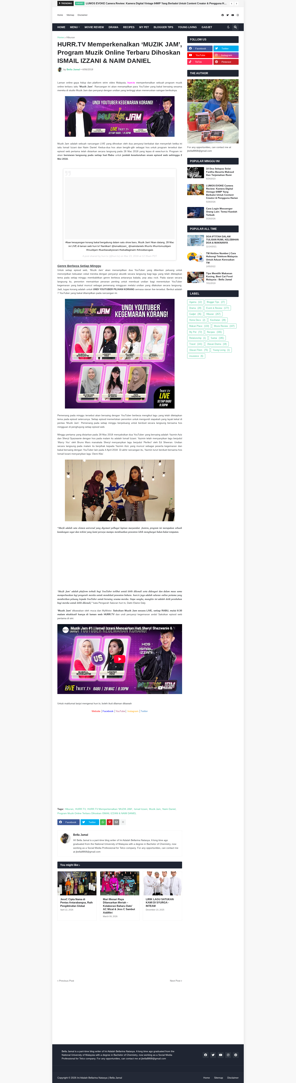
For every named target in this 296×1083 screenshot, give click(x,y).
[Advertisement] (119, 562)
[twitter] (227, 15)
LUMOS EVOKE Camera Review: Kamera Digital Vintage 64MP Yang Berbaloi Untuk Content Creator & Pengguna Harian (157, 3)
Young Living (221, 350)
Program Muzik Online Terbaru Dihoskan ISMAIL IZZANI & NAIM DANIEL (96, 813)
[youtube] (232, 15)
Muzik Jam (155, 809)
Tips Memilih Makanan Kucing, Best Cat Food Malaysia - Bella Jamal (219, 276)
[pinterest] (236, 1055)
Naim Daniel (169, 809)
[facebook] (222, 15)
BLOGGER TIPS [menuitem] (163, 27)
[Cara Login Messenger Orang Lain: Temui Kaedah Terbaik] (195, 212)
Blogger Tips (216, 302)
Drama (195, 308)
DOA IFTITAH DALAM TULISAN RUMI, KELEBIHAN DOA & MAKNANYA (222, 239)
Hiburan (70, 37)
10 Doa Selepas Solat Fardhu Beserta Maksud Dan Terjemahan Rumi (220, 171)
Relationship (197, 338)
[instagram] (238, 15)
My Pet (195, 332)
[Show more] (123, 822)
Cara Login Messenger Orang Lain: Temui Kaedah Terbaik (221, 211)
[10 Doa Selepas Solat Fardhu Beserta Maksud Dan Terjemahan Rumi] (195, 172)
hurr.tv (104, 256)
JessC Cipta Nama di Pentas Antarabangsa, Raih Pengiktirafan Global (76, 902)
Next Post (175, 980)
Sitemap (70, 15)
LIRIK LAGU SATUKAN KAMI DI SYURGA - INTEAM (160, 902)
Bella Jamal (80, 834)
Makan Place (199, 326)
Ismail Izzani (140, 809)
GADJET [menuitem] (207, 27)
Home (60, 15)
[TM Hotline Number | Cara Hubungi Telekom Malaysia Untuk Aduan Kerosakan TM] (195, 257)
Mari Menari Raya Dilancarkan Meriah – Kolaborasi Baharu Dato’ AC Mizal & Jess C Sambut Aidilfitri (119, 906)
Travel (195, 344)
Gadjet (195, 314)
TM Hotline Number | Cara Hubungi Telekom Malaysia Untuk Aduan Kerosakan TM (222, 258)
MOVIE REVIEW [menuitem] (94, 27)
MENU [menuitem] (74, 27)
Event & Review (217, 308)
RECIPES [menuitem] (128, 27)
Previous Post (66, 980)
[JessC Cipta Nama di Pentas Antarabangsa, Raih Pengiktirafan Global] (77, 883)
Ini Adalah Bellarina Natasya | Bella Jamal (99, 1077)
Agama (195, 302)
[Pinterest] (110, 822)
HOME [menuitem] (61, 27)
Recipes (214, 332)
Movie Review (224, 326)
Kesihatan (218, 320)
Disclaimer (83, 15)
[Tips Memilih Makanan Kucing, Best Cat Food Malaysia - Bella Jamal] (195, 277)
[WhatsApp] (103, 822)
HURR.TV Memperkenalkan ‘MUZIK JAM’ (109, 809)
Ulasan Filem (198, 350)
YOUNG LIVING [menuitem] (187, 27)
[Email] (116, 822)
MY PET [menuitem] (144, 27)
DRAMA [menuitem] (113, 27)
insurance (196, 356)
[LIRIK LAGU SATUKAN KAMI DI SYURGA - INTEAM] (162, 883)
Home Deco (197, 320)
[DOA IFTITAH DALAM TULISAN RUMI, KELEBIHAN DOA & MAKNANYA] (195, 240)
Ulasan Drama (217, 344)
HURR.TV (80, 809)
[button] (232, 4)
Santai (217, 338)
